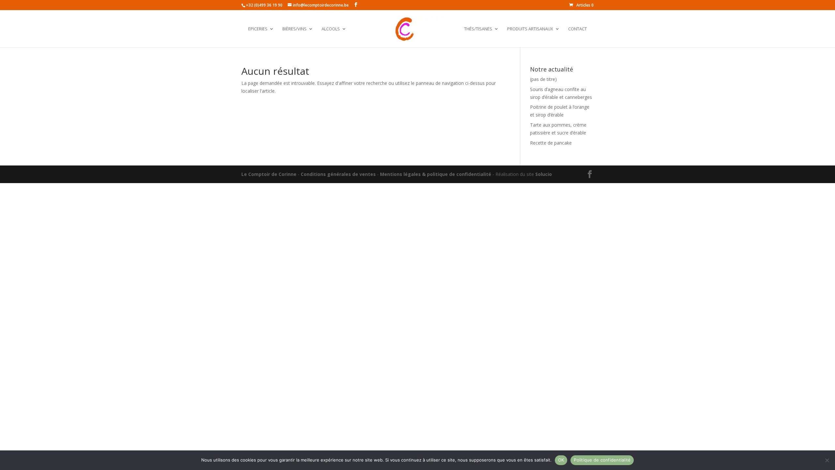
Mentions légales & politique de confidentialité (435, 174)
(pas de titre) (543, 79)
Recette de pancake (551, 143)
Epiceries (257, 29)
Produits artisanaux (530, 29)
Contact (577, 29)
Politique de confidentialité (602, 459)
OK (561, 459)
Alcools (331, 29)
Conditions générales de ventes (338, 174)
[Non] (827, 460)
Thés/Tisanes (478, 29)
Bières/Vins (294, 29)
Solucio (543, 174)
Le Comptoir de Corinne (268, 174)
